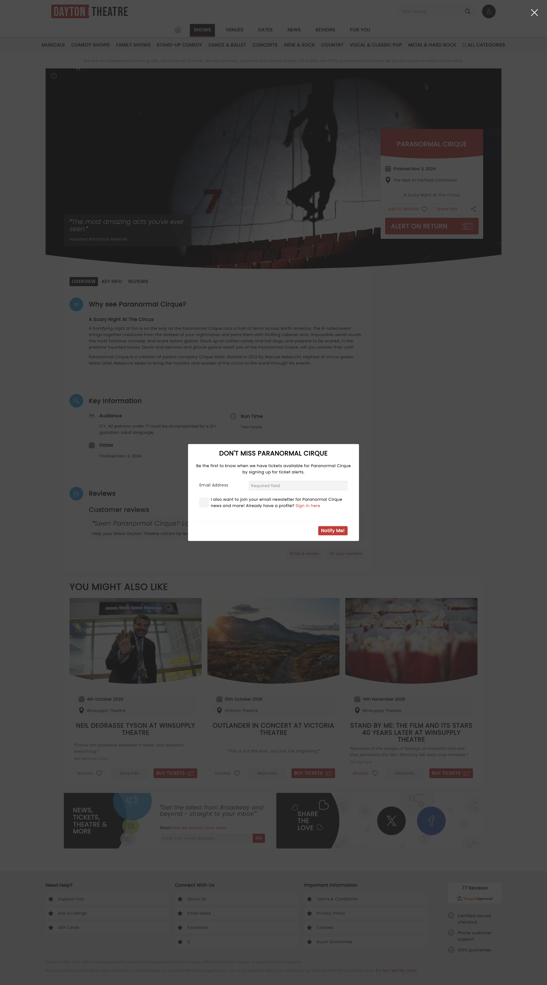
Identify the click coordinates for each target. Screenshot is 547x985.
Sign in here (308, 505)
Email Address (213, 485)
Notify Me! (333, 530)
